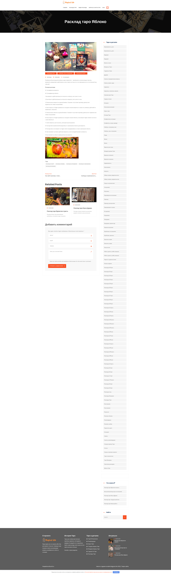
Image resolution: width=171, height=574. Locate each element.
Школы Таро (107, 468)
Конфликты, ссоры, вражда (110, 123)
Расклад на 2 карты (108, 307)
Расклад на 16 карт (108, 291)
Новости (106, 171)
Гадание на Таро (108, 71)
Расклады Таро (73, 7)
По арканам (107, 211)
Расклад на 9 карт (108, 388)
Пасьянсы (106, 191)
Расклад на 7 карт (108, 376)
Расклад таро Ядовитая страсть (57, 211)
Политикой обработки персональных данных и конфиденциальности (98, 572)
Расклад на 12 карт (108, 275)
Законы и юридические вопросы (112, 79)
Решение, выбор (108, 424)
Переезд (106, 199)
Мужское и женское (108, 155)
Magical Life (113, 566)
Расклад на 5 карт (108, 368)
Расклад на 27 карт (108, 335)
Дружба (106, 75)
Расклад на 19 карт (108, 303)
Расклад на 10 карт (108, 267)
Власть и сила (107, 63)
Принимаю (116, 572)
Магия (105, 139)
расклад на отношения (71, 164)
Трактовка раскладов (109, 464)
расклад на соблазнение (84, 164)
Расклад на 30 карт (108, 347)
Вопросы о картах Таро (94, 7)
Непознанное (107, 167)
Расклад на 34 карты (109, 352)
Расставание (107, 404)
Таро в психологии (108, 456)
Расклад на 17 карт (108, 295)
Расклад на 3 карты (108, 343)
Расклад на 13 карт (108, 279)
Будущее (106, 55)
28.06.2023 (77, 205)
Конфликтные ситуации (109, 119)
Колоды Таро (107, 115)
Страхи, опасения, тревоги (110, 452)
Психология (107, 247)
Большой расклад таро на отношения (113, 491)
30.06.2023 (50, 208)
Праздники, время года (109, 223)
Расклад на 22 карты (109, 319)
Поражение (107, 215)
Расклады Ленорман (109, 396)
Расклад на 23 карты (109, 323)
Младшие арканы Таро (109, 151)
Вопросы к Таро (108, 67)
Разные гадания (108, 263)
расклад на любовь (60, 164)
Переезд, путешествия (109, 203)
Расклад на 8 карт (108, 384)
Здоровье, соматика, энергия (111, 91)
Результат (106, 412)
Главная (65, 7)
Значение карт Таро (108, 95)
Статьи (106, 448)
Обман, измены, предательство (111, 179)
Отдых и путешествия (109, 183)
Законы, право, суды (109, 83)
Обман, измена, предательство (111, 175)
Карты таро (107, 111)
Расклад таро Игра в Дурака (83, 208)
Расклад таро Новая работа (110, 503)
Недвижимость (107, 163)
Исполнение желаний (109, 107)
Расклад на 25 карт (108, 331)
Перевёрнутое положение (110, 195)
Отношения (107, 187)
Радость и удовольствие (110, 259)
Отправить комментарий (56, 266)
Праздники (106, 219)
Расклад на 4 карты (108, 364)
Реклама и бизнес (108, 416)
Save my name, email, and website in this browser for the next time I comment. (70, 261)
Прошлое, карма (108, 239)
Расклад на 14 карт (108, 283)
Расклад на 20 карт (108, 311)
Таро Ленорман (107, 460)
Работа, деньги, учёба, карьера (111, 251)
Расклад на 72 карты (109, 380)
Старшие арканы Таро (109, 444)
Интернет (106, 103)
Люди (105, 135)
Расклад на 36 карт (108, 360)
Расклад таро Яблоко (51, 166)
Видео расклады (83, 7)
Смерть (106, 436)
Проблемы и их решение (110, 231)
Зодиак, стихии (107, 99)
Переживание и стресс (109, 207)
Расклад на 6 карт (108, 372)
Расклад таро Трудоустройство (111, 499)
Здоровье (106, 87)
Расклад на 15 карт (108, 287)
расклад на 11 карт (50, 164)
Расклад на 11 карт (81, 73)
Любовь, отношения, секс (110, 127)
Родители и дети (108, 428)
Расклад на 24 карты (109, 327)
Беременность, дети (109, 47)
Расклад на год (107, 392)
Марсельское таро (108, 147)
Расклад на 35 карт (108, 356)
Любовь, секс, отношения (65, 73)
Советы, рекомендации (109, 440)
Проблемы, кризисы (109, 235)
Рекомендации (107, 420)
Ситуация (106, 432)
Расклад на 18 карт (108, 299)
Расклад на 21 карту (108, 315)
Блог (103, 7)
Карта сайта (125, 566)
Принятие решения (108, 227)
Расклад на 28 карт (108, 339)
